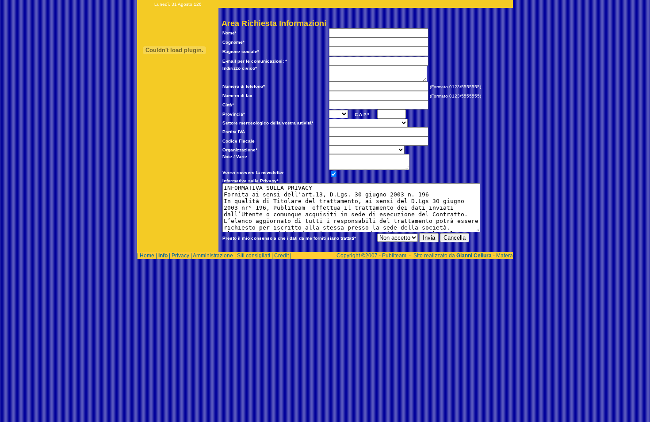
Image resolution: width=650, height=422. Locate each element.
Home (147, 255)
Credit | (282, 255)
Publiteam (394, 255)
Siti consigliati (253, 255)
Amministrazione (213, 255)
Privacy (180, 255)
